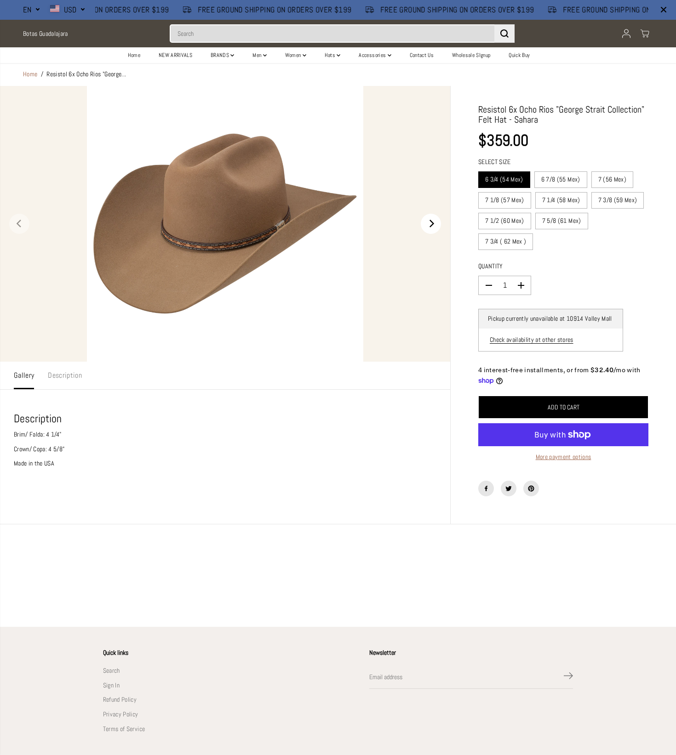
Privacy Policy (120, 714)
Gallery (24, 375)
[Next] (431, 224)
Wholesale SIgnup (471, 55)
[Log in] (626, 33)
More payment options (563, 457)
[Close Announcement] (663, 9)
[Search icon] (504, 33)
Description (65, 375)
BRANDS (220, 55)
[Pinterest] (531, 488)
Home (134, 55)
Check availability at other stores (531, 340)
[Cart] (644, 33)
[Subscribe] (568, 677)
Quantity (490, 266)
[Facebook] (486, 488)
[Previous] (19, 224)
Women (294, 55)
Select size (494, 162)
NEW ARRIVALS (175, 55)
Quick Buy (519, 55)
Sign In (111, 685)
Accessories (373, 55)
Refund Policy (120, 700)
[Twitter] (508, 488)
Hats (331, 55)
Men (257, 55)
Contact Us (422, 55)
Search (111, 671)
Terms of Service (124, 729)
